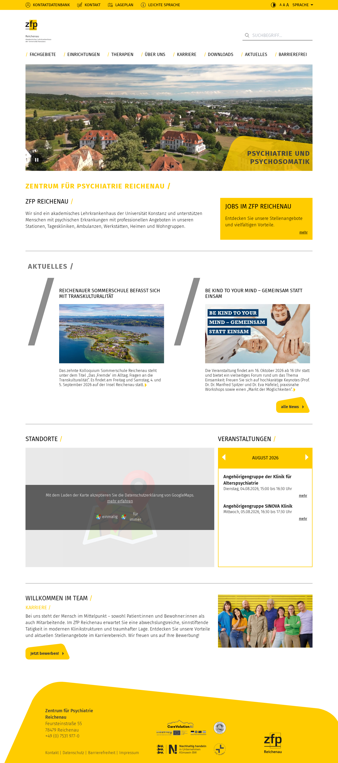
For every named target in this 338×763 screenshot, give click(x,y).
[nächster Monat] (307, 457)
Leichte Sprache (164, 4)
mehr (303, 496)
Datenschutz (74, 752)
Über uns (155, 54)
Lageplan (124, 4)
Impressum (129, 752)
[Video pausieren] (36, 160)
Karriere (186, 54)
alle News (290, 406)
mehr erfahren (120, 501)
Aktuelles (256, 54)
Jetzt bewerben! (44, 653)
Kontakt (92, 4)
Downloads (220, 54)
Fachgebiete (43, 54)
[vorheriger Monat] (223, 457)
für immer (135, 517)
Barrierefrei (293, 54)
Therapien (122, 54)
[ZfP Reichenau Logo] (38, 32)
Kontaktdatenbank (51, 4)
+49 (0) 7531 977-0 (62, 736)
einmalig (110, 516)
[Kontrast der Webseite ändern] (273, 4)
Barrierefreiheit (102, 752)
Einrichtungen (83, 54)
